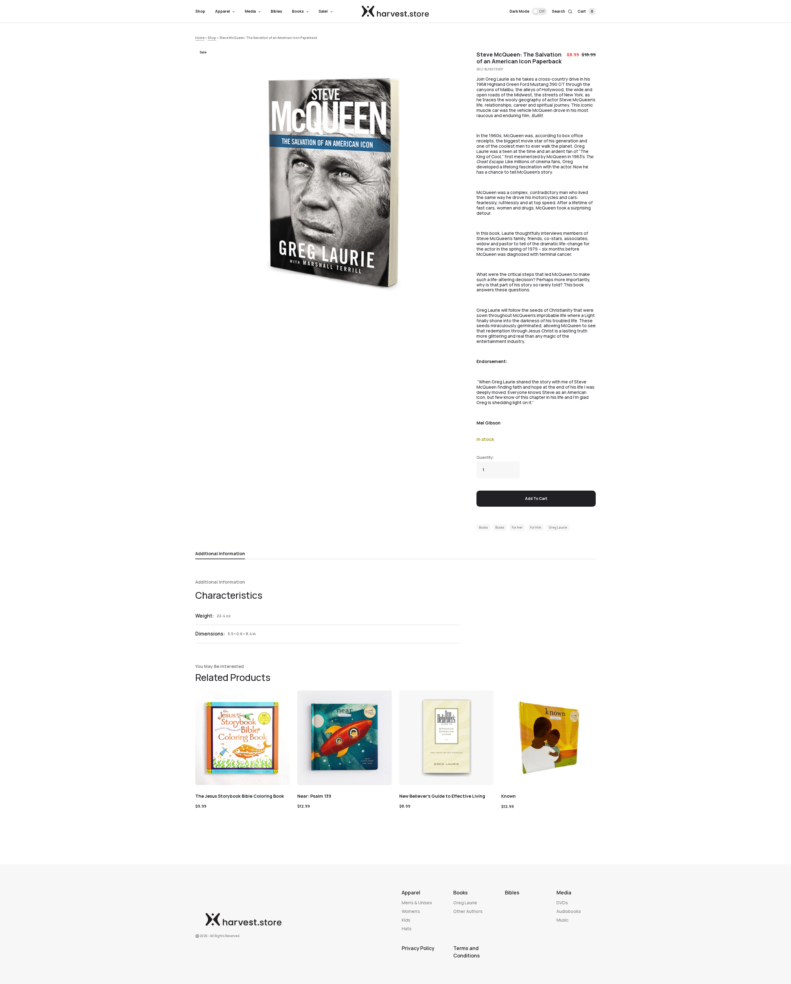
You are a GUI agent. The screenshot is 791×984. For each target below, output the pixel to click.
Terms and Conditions (466, 952)
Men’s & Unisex (417, 903)
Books (483, 527)
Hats (407, 928)
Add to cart (536, 498)
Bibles (512, 892)
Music (562, 920)
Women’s (411, 911)
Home (200, 38)
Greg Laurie (558, 527)
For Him (535, 527)
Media (563, 892)
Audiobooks (568, 911)
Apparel (411, 892)
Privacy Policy (418, 948)
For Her (517, 527)
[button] (528, 11)
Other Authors (468, 911)
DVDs (562, 903)
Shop (212, 38)
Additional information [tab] (220, 553)
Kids (406, 920)
